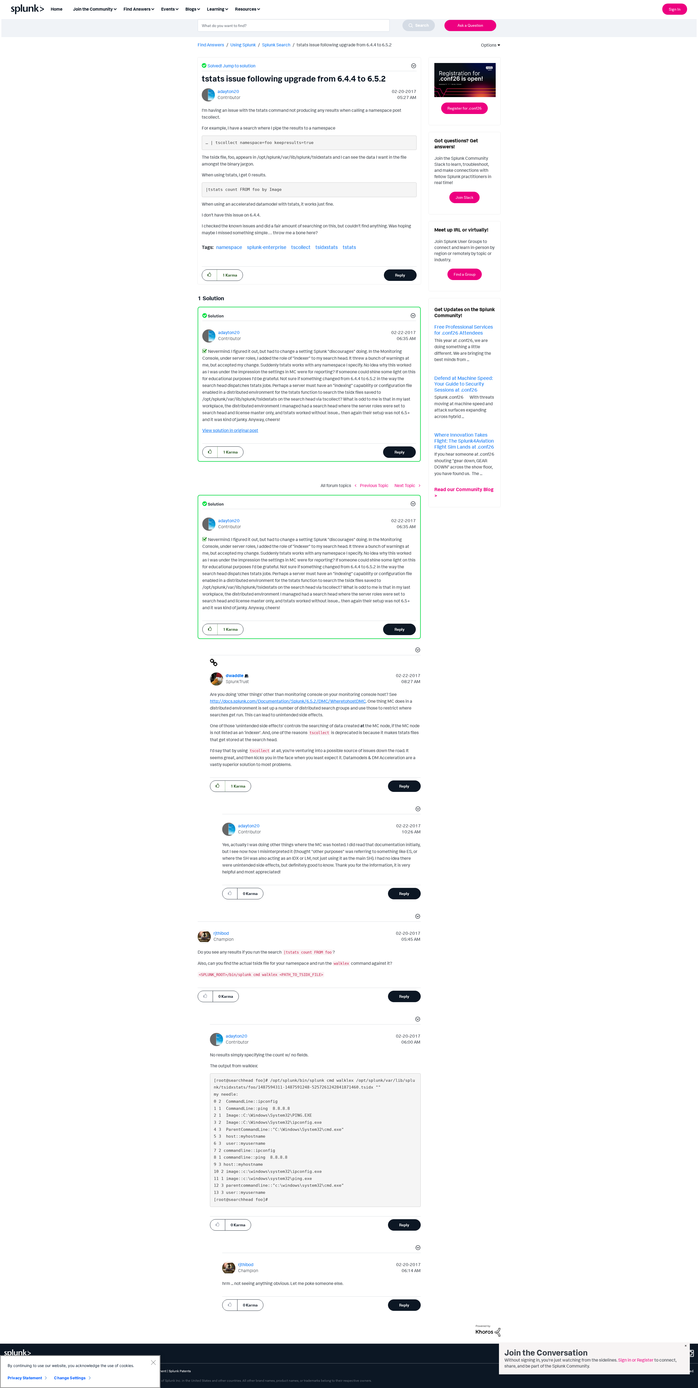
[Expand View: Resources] (258, 8)
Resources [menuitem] (245, 9)
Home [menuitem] (56, 9)
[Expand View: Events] (177, 8)
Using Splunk (243, 44)
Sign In (675, 9)
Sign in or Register (636, 1360)
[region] (80, 1371)
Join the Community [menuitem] (93, 9)
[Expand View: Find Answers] (152, 8)
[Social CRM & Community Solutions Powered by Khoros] (488, 1330)
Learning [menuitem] (215, 9)
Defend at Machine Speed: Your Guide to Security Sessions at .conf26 (463, 384)
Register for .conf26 (464, 108)
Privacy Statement (25, 1377)
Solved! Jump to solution (231, 65)
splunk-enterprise (266, 247)
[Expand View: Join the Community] (115, 8)
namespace (229, 247)
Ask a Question (470, 25)
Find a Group (465, 274)
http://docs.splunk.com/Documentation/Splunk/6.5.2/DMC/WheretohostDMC (288, 701)
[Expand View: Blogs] (198, 8)
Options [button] (487, 45)
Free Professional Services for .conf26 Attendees (463, 330)
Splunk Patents (180, 1371)
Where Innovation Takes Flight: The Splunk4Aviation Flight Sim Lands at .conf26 (464, 440)
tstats (349, 247)
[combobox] (316, 25)
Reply (400, 275)
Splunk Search (276, 44)
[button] (412, 66)
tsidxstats (326, 247)
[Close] (153, 1362)
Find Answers (211, 44)
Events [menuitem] (168, 9)
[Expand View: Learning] (226, 8)
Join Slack (464, 197)
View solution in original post (230, 430)
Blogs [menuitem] (190, 9)
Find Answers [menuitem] (137, 9)
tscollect (301, 247)
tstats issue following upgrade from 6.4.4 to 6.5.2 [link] (344, 44)
